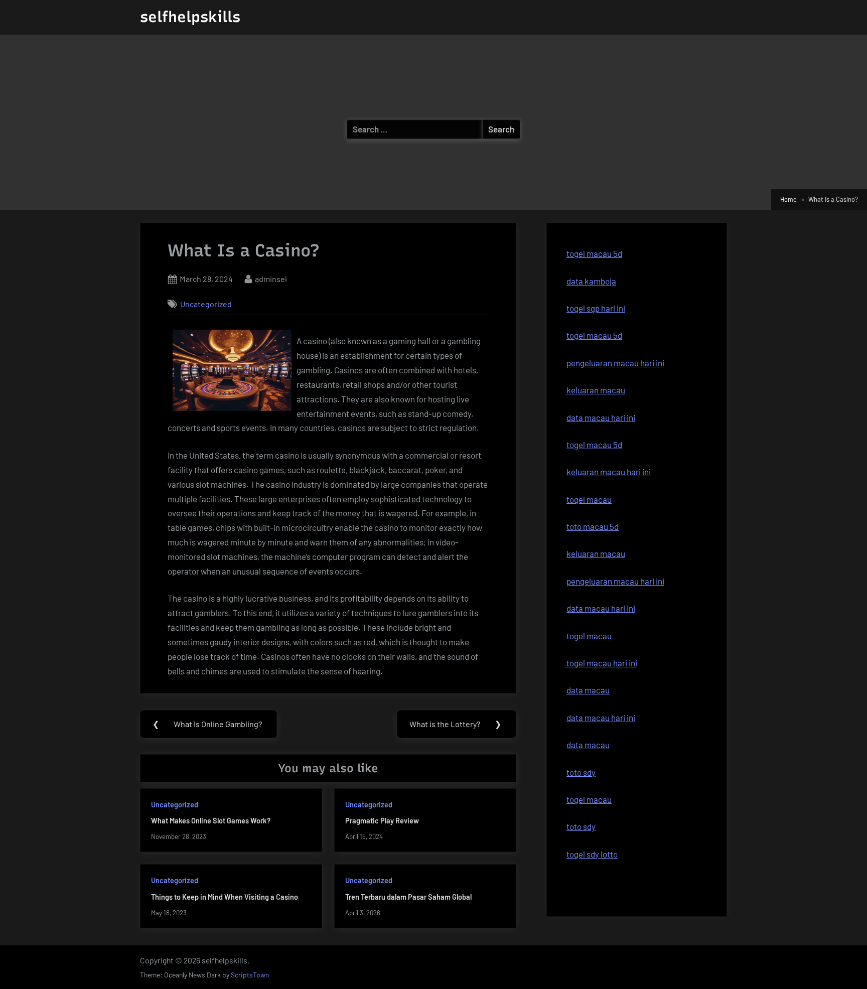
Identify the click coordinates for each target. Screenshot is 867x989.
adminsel (271, 278)
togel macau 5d (594, 335)
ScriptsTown (250, 974)
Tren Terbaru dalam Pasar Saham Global (408, 897)
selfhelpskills (190, 17)
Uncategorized (206, 304)
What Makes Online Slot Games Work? (210, 820)
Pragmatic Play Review (382, 820)
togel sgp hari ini (595, 308)
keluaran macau (595, 390)
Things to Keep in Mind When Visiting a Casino (224, 897)
